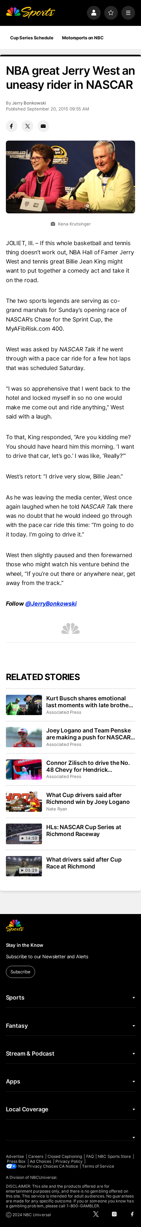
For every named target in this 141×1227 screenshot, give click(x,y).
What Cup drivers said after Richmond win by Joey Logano (88, 798)
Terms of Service (98, 1166)
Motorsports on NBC (83, 37)
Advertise (15, 1156)
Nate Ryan (56, 808)
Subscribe (20, 971)
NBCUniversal (43, 1177)
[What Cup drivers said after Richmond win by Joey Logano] (24, 801)
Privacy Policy (69, 1161)
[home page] (30, 13)
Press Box (16, 1161)
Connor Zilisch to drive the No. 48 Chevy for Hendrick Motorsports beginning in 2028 (89, 766)
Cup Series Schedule (31, 37)
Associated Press (63, 712)
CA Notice (68, 1166)
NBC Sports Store (114, 1156)
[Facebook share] (11, 126)
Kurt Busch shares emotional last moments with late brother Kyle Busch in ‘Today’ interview (88, 702)
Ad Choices (40, 1161)
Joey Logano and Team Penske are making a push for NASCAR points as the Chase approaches (90, 734)
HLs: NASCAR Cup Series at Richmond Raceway (83, 830)
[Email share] (43, 126)
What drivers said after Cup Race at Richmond (83, 863)
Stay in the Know (25, 945)
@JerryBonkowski (51, 603)
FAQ (90, 1156)
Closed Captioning (65, 1156)
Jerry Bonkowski (29, 103)
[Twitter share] (27, 126)
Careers (35, 1156)
